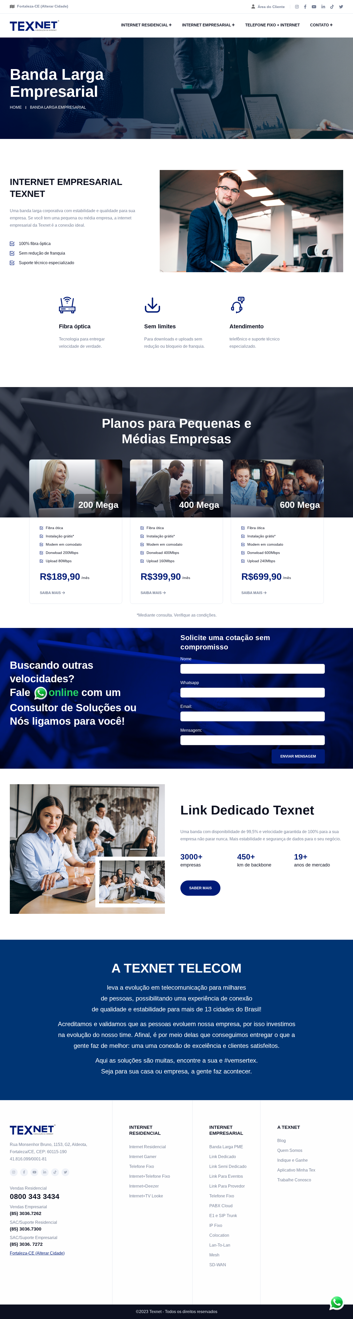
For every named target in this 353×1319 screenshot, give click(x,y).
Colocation (219, 1235)
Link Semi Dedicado (228, 1166)
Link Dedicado (222, 1156)
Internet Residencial (147, 1147)
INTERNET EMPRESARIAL (206, 25)
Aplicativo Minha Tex (296, 1170)
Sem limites (160, 326)
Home (16, 107)
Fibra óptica (74, 326)
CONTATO (319, 25)
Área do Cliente (271, 7)
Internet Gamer (142, 1156)
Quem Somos (289, 1150)
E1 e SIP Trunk (223, 1215)
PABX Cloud (221, 1206)
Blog (281, 1140)
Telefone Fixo (141, 1166)
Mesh (214, 1255)
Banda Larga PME (226, 1147)
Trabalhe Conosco (294, 1180)
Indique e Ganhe (292, 1160)
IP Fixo (215, 1225)
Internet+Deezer (144, 1186)
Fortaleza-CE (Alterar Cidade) (42, 6)
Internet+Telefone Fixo (149, 1176)
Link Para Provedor (227, 1186)
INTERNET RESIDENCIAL (144, 25)
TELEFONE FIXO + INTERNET (272, 25)
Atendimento (246, 326)
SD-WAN (217, 1265)
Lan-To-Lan (219, 1245)
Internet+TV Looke (146, 1196)
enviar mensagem (298, 756)
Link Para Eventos (226, 1176)
